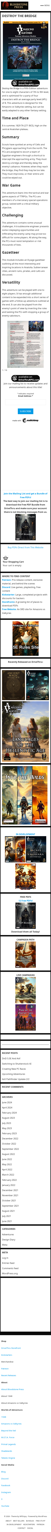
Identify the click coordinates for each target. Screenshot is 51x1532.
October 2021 (9, 1200)
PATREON (40, 1524)
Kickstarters (6, 1355)
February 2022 (9, 1179)
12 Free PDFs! (25, 900)
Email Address (25, 396)
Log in (5, 1257)
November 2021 (10, 1195)
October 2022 (9, 1143)
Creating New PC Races (14, 1068)
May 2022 (7, 1164)
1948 (3, 1417)
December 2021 (10, 1190)
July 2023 (6, 1123)
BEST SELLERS (18, 1521)
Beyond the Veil (8, 1430)
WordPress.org (10, 1273)
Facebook (5, 1485)
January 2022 (8, 1185)
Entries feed (8, 1263)
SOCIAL (30, 1528)
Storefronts (8, 601)
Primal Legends (8, 1444)
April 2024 (7, 1107)
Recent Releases (8, 1375)
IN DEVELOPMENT (25, 834)
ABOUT (8, 1521)
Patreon (5, 1368)
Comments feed (10, 1268)
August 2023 (8, 1117)
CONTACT (21, 1528)
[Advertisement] (25, 460)
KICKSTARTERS (29, 1524)
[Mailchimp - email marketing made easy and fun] (26, 422)
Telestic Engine (8, 1458)
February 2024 (9, 1112)
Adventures (8, 1234)
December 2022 (10, 1138)
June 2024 (7, 1102)
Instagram (6, 1492)
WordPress (42, 1516)
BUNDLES (30, 1521)
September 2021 (10, 1205)
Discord (6, 587)
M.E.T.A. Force (7, 1437)
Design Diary (8, 1239)
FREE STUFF (40, 1521)
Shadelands (6, 1451)
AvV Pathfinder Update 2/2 (15, 1079)
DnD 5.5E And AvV (11, 1058)
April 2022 (7, 1169)
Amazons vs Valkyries (11, 1423)
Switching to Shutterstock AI (16, 1063)
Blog (3, 1471)
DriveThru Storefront (11, 1348)
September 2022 (10, 1148)
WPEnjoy (23, 1516)
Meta (4, 1244)
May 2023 (7, 1128)
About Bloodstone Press (12, 1389)
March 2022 (8, 1174)
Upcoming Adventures (13, 1074)
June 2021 (7, 1221)
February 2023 (9, 1133)
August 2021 (8, 1210)
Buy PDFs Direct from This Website (25, 547)
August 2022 (8, 1154)
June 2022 (7, 1159)
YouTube (5, 1506)
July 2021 (6, 1216)
